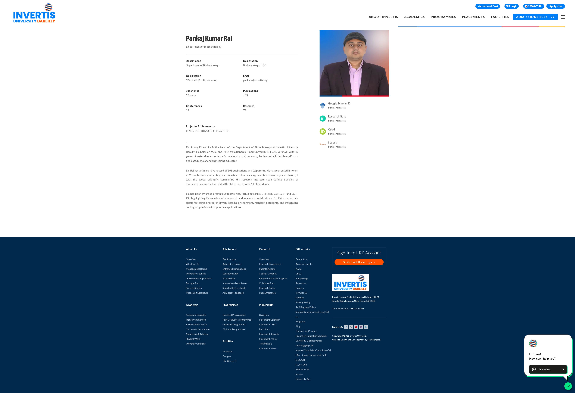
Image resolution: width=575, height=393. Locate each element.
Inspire (299, 374)
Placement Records (269, 334)
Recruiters (264, 329)
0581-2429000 (357, 308)
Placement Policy (268, 338)
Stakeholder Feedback (234, 287)
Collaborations (266, 283)
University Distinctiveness (309, 340)
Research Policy (267, 287)
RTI (297, 316)
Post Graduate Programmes (237, 319)
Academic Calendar (196, 314)
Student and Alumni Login (357, 262)
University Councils (196, 273)
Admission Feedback (233, 292)
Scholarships (229, 278)
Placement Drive (267, 324)
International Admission (235, 283)
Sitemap (300, 297)
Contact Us (301, 259)
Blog (298, 326)
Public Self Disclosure (197, 292)
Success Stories (194, 287)
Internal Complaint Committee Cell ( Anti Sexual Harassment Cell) (313, 352)
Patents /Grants (267, 268)
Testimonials (265, 343)
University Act (303, 378)
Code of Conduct (268, 273)
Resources (301, 283)
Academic (228, 351)
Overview (191, 259)
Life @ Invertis (230, 360)
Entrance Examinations (234, 268)
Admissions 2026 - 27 (535, 17)
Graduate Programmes (234, 324)
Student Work (193, 338)
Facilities (500, 17)
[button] (548, 369)
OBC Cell (300, 359)
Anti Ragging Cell (304, 345)
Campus (227, 356)
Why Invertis (192, 263)
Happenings (302, 278)
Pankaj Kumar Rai (337, 107)
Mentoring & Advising (197, 334)
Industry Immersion (196, 319)
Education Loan (230, 273)
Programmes (443, 17)
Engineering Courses (306, 331)
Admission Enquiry (232, 263)
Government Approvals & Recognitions (199, 280)
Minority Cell (302, 369)
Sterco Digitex (374, 339)
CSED (299, 273)
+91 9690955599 (340, 308)
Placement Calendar (269, 319)
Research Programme (270, 263)
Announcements (304, 263)
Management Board (196, 268)
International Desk (487, 6)
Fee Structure (229, 259)
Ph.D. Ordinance (267, 292)
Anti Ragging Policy (306, 307)
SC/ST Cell (301, 364)
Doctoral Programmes (234, 314)
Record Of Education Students (311, 335)
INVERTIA (301, 292)
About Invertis (383, 17)
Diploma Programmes (234, 329)
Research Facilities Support (273, 278)
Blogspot (300, 321)
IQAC (299, 268)
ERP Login (511, 6)
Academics (414, 17)
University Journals (196, 343)
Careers (300, 287)
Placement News (267, 348)
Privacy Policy (303, 302)
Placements (473, 17)
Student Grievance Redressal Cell (312, 311)
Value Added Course (196, 324)
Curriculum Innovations (198, 329)
